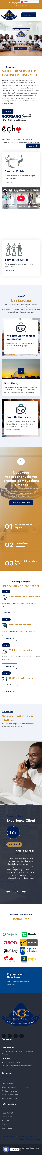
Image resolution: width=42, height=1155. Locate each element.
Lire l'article (33, 146)
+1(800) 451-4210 (22, 6)
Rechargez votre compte (9, 51)
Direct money (28, 15)
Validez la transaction (21, 650)
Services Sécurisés (16, 260)
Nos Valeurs (7, 1117)
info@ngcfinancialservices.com (19, 1066)
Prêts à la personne (10, 1095)
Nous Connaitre (8, 1113)
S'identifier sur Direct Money (24, 597)
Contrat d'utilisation (8, 1136)
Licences (20, 1139)
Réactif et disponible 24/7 (26, 562)
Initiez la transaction (20, 625)
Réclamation (34, 1136)
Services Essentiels (9, 1098)
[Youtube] (21, 1036)
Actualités (6, 1120)
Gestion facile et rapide (23, 526)
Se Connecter (9, 613)
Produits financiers (9, 1091)
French (26, 1)
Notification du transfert (22, 678)
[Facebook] (4, 1036)
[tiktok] (10, 1036)
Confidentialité (23, 1136)
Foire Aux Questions (33, 1139)
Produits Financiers (18, 417)
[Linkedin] (15, 1036)
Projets (4, 1124)
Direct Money (14, 374)
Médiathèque (7, 1128)
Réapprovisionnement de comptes (20, 337)
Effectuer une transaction (21, 502)
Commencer (9, 638)
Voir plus (7, 111)
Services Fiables (15, 171)
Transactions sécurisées (21, 544)
